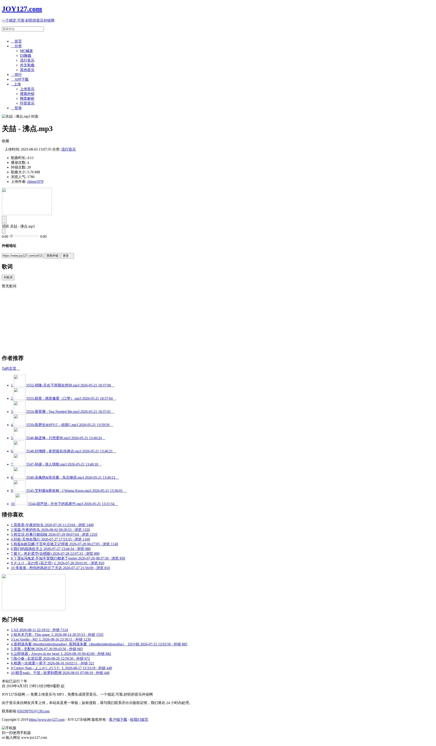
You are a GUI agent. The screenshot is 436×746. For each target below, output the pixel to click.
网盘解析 (27, 98)
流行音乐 (27, 60)
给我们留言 (139, 719)
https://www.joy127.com (46, 719)
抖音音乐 (27, 103)
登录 (16, 108)
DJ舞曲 (25, 55)
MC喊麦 (26, 51)
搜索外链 (27, 94)
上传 (16, 84)
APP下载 (20, 79)
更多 (67, 255)
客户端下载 (118, 719)
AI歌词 (8, 277)
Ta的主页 (11, 368)
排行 (16, 75)
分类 (16, 46)
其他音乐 (27, 70)
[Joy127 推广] (27, 214)
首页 (16, 41)
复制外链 (52, 255)
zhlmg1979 (35, 181)
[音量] (3, 231)
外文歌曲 (27, 65)
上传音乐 (27, 89)
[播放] (4, 220)
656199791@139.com (33, 711)
